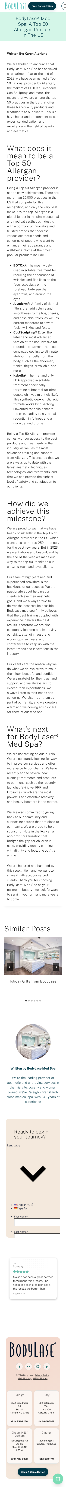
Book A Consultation (33, 1472)
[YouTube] (28, 1366)
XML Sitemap (25, 1378)
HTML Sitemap (40, 1378)
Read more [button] (19, 1293)
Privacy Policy (42, 1375)
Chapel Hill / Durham (19, 1434)
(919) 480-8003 (19, 1459)
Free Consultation (42, 6)
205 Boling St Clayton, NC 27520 (46, 1442)
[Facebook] (19, 1366)
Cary (46, 1395)
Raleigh (19, 1395)
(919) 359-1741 (46, 1459)
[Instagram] (37, 1366)
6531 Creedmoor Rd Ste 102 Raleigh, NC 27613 (19, 1408)
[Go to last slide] (10, 967)
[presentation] (33, 956)
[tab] (26, 1000)
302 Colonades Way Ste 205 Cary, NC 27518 (46, 1408)
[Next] (56, 967)
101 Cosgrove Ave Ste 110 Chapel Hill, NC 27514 (19, 1445)
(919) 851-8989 (46, 1421)
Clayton (47, 1432)
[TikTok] (46, 1366)
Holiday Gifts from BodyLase (32, 981)
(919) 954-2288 (19, 1421)
